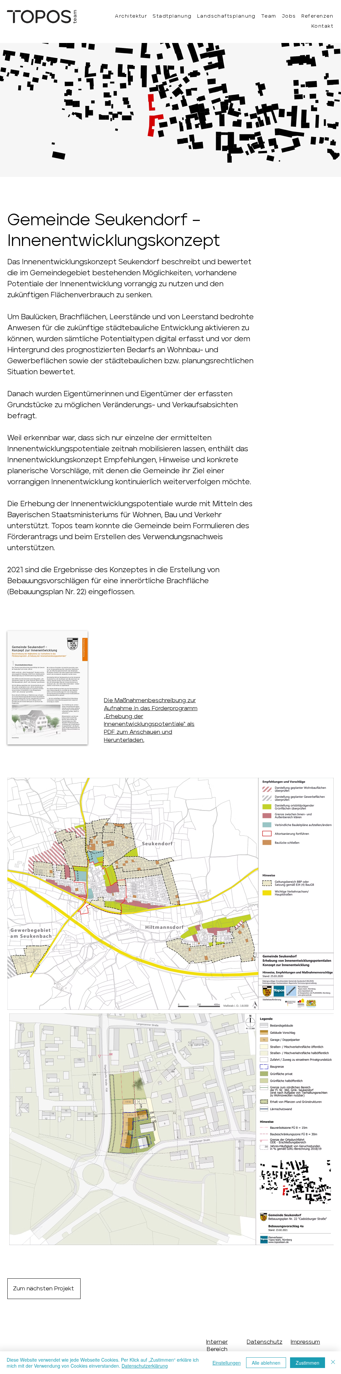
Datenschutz (264, 1342)
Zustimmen (307, 1362)
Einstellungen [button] (226, 1362)
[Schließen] (333, 1363)
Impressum (305, 1342)
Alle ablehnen (266, 1362)
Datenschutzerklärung (145, 1365)
